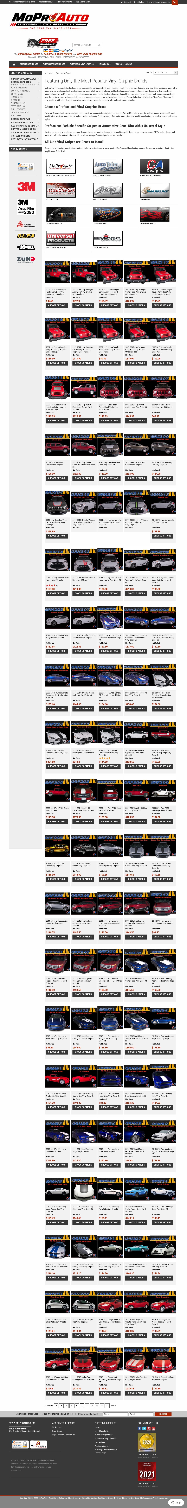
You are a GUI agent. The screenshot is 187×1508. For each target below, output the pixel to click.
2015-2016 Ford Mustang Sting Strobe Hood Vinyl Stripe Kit (109, 1038)
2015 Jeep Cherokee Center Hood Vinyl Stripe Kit (109, 463)
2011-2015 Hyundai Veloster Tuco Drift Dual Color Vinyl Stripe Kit (110, 522)
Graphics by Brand (21, 82)
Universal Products (20, 112)
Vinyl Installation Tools (24, 139)
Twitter (144, 1429)
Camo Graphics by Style (24, 126)
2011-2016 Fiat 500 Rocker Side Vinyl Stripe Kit (162, 1265)
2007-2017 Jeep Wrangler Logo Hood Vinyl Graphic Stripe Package (56, 407)
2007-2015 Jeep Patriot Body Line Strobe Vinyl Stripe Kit (83, 464)
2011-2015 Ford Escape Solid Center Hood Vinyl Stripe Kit (161, 865)
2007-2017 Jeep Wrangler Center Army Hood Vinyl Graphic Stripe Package (109, 292)
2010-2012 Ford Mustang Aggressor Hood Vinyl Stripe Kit (163, 1151)
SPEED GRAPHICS (101, 223)
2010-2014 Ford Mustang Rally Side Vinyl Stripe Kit (109, 1208)
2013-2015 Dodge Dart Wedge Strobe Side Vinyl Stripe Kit (161, 1322)
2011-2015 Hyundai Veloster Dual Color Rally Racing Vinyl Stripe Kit (136, 522)
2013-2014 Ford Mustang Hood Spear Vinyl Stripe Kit (109, 1095)
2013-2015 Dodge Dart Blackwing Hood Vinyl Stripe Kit (110, 1379)
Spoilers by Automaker (23, 132)
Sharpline (15, 100)
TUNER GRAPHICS (148, 223)
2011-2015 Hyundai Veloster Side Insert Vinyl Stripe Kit (83, 636)
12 (107, 1405)
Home (14, 64)
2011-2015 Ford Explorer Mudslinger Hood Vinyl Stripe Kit (110, 981)
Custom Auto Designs (20, 91)
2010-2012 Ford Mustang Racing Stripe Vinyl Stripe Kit (57, 1265)
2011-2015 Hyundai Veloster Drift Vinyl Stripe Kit (163, 521)
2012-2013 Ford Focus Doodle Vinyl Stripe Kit (81, 864)
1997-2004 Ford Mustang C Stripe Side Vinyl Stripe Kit (136, 1265)
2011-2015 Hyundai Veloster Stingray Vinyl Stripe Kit (57, 636)
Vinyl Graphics (17, 115)
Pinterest (149, 1429)
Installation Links (44, 2)
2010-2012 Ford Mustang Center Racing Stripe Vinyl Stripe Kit (135, 1209)
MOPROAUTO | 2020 (147, 1454)
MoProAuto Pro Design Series (24, 85)
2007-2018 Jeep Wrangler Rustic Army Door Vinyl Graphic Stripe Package (56, 292)
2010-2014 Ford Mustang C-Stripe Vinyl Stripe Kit (163, 1208)
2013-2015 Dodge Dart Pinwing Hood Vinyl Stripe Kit (83, 1378)
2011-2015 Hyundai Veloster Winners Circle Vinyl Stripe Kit (136, 580)
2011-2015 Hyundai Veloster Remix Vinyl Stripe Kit (83, 579)
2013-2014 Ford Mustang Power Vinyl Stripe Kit (109, 1150)
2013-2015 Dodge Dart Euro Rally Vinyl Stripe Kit (163, 1378)
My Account (126, 2)
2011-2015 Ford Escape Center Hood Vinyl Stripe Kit (136, 864)
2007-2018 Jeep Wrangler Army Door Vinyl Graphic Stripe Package (82, 292)
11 (102, 1405)
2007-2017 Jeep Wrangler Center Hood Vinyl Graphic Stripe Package (135, 292)
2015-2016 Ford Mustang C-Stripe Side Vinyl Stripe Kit (163, 1037)
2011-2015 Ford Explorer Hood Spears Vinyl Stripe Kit (163, 922)
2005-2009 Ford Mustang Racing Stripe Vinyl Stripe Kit (83, 1265)
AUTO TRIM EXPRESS (102, 175)
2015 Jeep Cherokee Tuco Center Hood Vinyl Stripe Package (56, 522)
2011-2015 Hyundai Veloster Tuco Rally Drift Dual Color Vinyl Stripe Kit (83, 522)
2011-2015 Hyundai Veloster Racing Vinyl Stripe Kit (57, 579)
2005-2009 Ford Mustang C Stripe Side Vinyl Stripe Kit (110, 1265)
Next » (113, 1405)
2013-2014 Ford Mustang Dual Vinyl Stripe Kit (56, 1150)
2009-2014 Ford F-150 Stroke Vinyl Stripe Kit (57, 809)
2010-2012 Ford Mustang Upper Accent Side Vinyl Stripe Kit (56, 1209)
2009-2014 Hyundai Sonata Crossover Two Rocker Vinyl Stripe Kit (163, 637)
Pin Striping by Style (22, 122)
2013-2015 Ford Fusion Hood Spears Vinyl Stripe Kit (83, 751)
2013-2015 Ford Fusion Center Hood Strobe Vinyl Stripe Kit (108, 752)
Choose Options (56, 305)
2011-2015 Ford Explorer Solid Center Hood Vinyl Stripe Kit (82, 981)
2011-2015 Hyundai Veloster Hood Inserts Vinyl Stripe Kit (110, 579)
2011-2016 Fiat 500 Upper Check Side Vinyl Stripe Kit (56, 1321)
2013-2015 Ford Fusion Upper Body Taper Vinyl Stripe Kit (134, 752)
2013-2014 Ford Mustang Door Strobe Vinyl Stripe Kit (135, 1095)
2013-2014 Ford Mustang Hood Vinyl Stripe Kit (162, 1095)
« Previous (49, 1405)
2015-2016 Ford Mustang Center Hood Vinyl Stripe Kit (136, 980)
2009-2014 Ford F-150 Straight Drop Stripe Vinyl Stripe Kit (161, 752)
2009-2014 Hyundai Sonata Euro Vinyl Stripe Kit (136, 694)
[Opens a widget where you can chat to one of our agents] (176, 1503)
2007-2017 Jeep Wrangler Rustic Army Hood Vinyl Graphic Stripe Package (82, 349)
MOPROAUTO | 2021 (147, 1483)
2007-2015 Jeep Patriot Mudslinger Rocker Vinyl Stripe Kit (82, 407)
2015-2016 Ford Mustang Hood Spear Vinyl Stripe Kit (56, 1037)
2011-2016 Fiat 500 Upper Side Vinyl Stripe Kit (82, 1321)
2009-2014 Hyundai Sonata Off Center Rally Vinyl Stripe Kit (110, 695)
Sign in (149, 2)
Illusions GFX (16, 97)
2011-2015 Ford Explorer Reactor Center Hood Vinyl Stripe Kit (56, 981)
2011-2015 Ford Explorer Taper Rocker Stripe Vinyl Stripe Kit (135, 923)
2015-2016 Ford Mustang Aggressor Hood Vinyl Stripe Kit (163, 981)
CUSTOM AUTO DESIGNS (150, 175)
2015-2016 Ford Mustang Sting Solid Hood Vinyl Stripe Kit (136, 1038)
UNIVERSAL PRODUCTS (56, 247)
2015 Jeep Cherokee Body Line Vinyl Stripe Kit (162, 463)
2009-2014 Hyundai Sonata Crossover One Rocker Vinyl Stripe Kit (57, 695)
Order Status (139, 2)
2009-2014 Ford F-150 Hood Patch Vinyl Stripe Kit (110, 809)
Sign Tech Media (18, 103)
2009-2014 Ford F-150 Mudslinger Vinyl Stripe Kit (162, 809)
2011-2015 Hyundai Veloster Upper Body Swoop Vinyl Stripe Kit (163, 580)
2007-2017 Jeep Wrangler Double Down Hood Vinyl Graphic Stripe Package (162, 292)
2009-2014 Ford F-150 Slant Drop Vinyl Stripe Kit (136, 809)
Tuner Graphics (18, 109)
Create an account (162, 2)
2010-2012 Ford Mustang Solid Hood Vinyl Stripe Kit (82, 1208)
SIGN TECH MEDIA (54, 223)
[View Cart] (175, 2)
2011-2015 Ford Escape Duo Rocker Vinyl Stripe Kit (57, 922)
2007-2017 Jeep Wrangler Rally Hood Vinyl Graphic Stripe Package (135, 349)
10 (97, 1405)
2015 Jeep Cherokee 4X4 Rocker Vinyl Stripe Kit (135, 463)
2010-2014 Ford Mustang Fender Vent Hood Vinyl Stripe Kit (135, 1151)
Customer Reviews (62, 2)
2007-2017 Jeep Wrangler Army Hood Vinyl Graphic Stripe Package (56, 349)
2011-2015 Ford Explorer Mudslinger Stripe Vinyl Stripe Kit (82, 923)
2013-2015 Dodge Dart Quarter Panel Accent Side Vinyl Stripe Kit (135, 1322)
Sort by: (149, 72)
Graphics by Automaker (23, 79)
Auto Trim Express (19, 88)
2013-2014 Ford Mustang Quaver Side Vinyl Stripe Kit (83, 1095)
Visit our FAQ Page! (27, 2)
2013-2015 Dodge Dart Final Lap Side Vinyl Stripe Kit (57, 1378)
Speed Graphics (18, 106)
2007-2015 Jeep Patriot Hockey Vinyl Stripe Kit (55, 463)
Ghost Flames (17, 94)
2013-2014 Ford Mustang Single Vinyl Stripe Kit (82, 1150)
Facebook (140, 1429)
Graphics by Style (20, 119)
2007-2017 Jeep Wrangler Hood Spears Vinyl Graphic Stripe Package (109, 349)
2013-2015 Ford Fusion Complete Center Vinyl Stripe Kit (57, 752)
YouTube (154, 1429)
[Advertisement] (26, 317)
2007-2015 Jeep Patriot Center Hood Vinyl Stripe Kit (136, 406)
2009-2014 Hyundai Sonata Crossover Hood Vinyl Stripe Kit (110, 637)
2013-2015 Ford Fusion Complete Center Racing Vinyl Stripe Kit (161, 695)
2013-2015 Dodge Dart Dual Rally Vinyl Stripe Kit (136, 1378)
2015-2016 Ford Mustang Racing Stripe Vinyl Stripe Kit (83, 1037)
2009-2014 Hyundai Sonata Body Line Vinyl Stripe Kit (83, 694)
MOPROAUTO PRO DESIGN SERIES (60, 175)
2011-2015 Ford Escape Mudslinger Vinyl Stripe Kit (109, 864)
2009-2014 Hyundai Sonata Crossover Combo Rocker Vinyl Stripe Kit (136, 637)
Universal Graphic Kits (23, 129)
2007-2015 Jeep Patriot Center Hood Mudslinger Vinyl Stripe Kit (108, 407)
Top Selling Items (81, 2)
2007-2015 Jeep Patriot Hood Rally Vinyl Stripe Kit (162, 406)
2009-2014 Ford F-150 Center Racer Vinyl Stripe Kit (83, 809)
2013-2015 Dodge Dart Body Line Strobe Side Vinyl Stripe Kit (110, 1322)
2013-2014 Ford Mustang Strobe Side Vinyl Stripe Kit (56, 1095)
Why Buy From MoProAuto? (106, 1450)
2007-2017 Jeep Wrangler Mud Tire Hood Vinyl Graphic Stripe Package (163, 349)
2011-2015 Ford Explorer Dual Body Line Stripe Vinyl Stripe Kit (109, 923)
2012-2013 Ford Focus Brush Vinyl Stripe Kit (55, 864)
